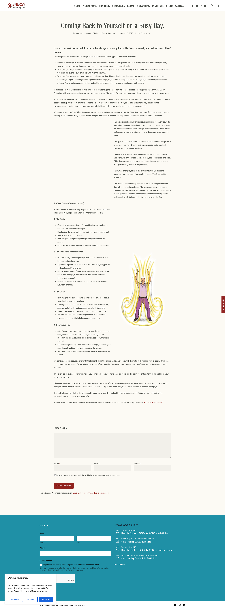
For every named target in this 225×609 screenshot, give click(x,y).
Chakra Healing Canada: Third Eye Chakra (138, 558)
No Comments (144, 33)
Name (57, 463)
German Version (223, 304)
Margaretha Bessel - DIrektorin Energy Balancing (95, 33)
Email (96, 463)
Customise (15, 599)
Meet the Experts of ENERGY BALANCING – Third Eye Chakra (146, 550)
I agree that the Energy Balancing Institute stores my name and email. (71, 565)
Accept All (46, 599)
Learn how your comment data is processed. (91, 493)
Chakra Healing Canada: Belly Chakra (137, 541)
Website (137, 463)
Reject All (30, 599)
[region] (30, 589)
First (41, 542)
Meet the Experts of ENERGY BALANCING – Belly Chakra (144, 533)
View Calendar (119, 564)
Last (78, 542)
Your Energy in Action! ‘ (153, 402)
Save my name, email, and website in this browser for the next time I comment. (88, 475)
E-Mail (43, 548)
